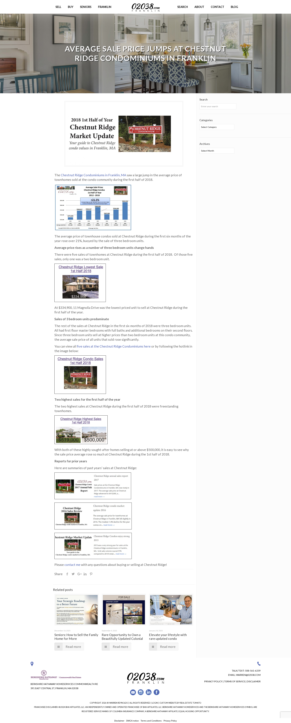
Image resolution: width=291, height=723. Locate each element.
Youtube (133, 692)
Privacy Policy (213, 681)
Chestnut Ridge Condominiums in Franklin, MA (93, 175)
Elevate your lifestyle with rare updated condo (168, 636)
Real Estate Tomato (190, 703)
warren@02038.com (248, 675)
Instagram (141, 692)
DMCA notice (132, 721)
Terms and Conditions (151, 721)
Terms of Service (234, 681)
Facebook (157, 692)
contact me (72, 564)
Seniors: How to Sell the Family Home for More (76, 636)
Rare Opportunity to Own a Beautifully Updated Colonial (122, 636)
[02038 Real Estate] (145, 7)
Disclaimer (254, 681)
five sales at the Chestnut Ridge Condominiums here (114, 346)
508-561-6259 (253, 670)
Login (155, 703)
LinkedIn (149, 692)
